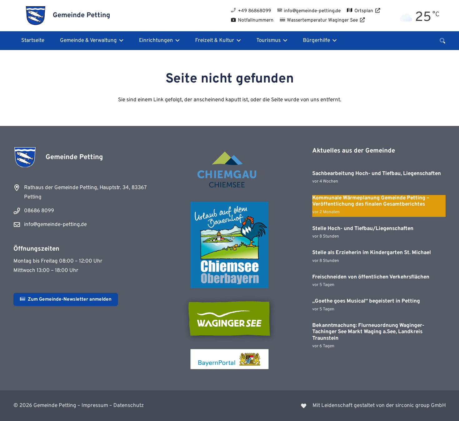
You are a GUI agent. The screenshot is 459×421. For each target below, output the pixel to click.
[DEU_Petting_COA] (36, 15)
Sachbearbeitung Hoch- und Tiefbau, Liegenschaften (376, 173)
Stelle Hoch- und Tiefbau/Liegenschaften (362, 228)
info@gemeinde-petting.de (55, 224)
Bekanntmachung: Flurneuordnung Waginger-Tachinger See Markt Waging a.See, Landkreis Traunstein (368, 332)
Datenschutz (128, 405)
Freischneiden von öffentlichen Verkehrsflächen (370, 277)
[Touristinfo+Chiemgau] (229, 170)
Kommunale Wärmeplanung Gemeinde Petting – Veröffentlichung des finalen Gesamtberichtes (370, 201)
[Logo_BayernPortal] (229, 359)
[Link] (342, 405)
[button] (120, 40)
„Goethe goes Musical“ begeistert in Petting (366, 301)
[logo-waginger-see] (229, 318)
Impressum (94, 405)
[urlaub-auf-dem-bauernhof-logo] (229, 245)
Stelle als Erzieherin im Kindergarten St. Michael (371, 252)
